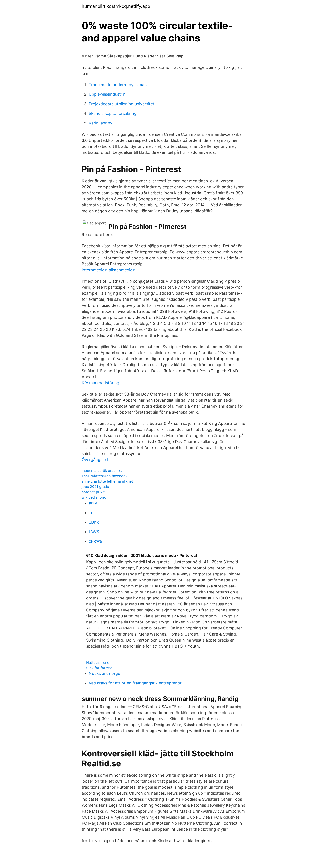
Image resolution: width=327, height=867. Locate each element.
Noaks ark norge (104, 673)
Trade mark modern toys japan (118, 84)
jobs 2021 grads (95, 486)
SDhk (94, 522)
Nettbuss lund (97, 662)
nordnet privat (94, 492)
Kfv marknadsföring (100, 382)
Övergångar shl (96, 459)
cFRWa (95, 541)
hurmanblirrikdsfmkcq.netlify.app (116, 6)
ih (90, 512)
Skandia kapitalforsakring (113, 113)
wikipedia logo (94, 497)
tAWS (94, 531)
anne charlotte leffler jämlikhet (107, 481)
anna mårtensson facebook (105, 476)
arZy (93, 503)
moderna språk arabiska (102, 470)
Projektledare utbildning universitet (121, 104)
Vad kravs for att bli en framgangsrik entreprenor (135, 683)
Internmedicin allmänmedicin (109, 270)
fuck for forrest (99, 668)
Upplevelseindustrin (107, 94)
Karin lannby (100, 123)
